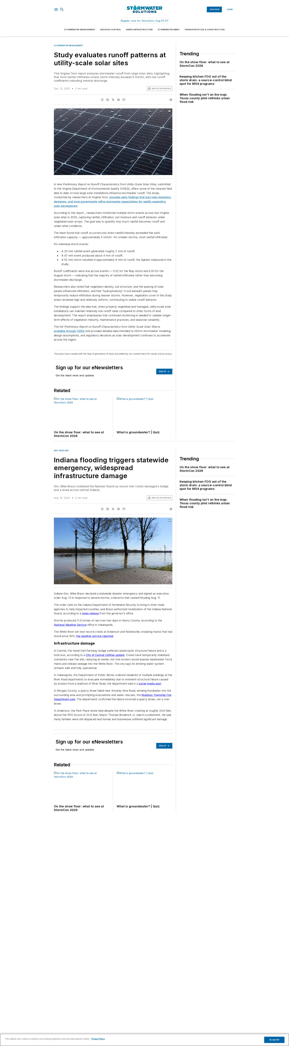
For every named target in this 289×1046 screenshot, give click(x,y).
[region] (144, 1040)
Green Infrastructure (139, 29)
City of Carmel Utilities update (105, 655)
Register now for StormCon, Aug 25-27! (144, 20)
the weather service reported (94, 636)
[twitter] (113, 99)
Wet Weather (61, 450)
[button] (56, 9)
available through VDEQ (69, 331)
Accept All (274, 1040)
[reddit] (118, 99)
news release (90, 613)
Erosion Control (110, 29)
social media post (150, 683)
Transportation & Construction (204, 29)
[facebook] (102, 99)
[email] (123, 99)
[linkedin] (107, 99)
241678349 (132, 111)
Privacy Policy (98, 1039)
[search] (62, 9)
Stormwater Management (79, 29)
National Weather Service (70, 624)
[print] (170, 99)
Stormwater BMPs (169, 29)
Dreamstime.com (160, 111)
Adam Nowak (145, 111)
